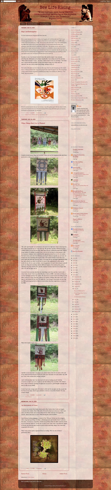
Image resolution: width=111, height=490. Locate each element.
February (76, 309)
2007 (74, 331)
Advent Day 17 (76, 163)
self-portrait (74, 89)
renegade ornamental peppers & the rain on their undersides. (81, 175)
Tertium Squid (76, 240)
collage (73, 42)
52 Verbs (73, 36)
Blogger (64, 485)
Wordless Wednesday (76, 100)
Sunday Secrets (76, 236)
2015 (74, 275)
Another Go (75, 158)
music (72, 63)
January (76, 311)
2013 (74, 317)
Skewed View (76, 184)
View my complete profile (77, 119)
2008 (74, 328)
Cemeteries (73, 40)
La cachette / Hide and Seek (79, 215)
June (75, 299)
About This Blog (32, 24)
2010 (74, 324)
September (77, 284)
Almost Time (76, 247)
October (76, 281)
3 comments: (39, 113)
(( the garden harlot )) (78, 173)
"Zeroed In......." (76, 209)
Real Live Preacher (78, 251)
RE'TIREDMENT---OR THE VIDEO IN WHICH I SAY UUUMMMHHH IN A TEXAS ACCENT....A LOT (80, 195)
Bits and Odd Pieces (78, 191)
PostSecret (75, 235)
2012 (74, 319)
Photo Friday (74, 73)
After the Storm (75, 38)
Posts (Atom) (31, 477)
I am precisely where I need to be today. (80, 203)
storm (72, 91)
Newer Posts (25, 473)
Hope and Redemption (28, 31)
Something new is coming (78, 241)
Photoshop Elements (76, 78)
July (75, 288)
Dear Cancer (74, 49)
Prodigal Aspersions (78, 149)
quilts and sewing (75, 87)
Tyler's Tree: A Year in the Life (78, 98)
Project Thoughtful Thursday (78, 82)
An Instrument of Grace (29, 405)
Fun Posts (73, 51)
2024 (74, 258)
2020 (74, 263)
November (77, 279)
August (76, 286)
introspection (74, 57)
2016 (74, 272)
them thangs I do (43, 114)
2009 (74, 326)
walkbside (75, 180)
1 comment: (39, 395)
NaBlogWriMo (74, 65)
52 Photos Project (75, 34)
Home (23, 24)
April (75, 304)
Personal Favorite (75, 71)
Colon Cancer (28, 114)
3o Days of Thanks (75, 32)
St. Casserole (76, 246)
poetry (72, 80)
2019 (74, 265)
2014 (74, 314)
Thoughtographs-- (45, 24)
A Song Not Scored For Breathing (79, 155)
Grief (72, 55)
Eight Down (75, 220)
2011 (74, 321)
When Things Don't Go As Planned (33, 123)
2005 (74, 335)
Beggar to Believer (77, 219)
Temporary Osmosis (78, 208)
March (76, 306)
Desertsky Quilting (78, 162)
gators (72, 53)
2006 (74, 333)
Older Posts (63, 473)
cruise (72, 46)
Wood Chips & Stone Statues (80, 213)
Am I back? (75, 151)
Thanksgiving (74, 93)
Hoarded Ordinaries (78, 229)
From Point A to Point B (78, 230)
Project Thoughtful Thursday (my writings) (79, 84)
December (77, 277)
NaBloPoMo (74, 67)
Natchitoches (74, 69)
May (75, 302)
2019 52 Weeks (74, 30)
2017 (74, 270)
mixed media (74, 61)
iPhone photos (35, 114)
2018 (74, 267)
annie (79, 106)
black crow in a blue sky (79, 201)
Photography (74, 75)
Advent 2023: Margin (77, 169)
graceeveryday (76, 167)
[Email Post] (44, 113)
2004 (74, 338)
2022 (74, 260)
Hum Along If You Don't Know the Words (80, 186)
